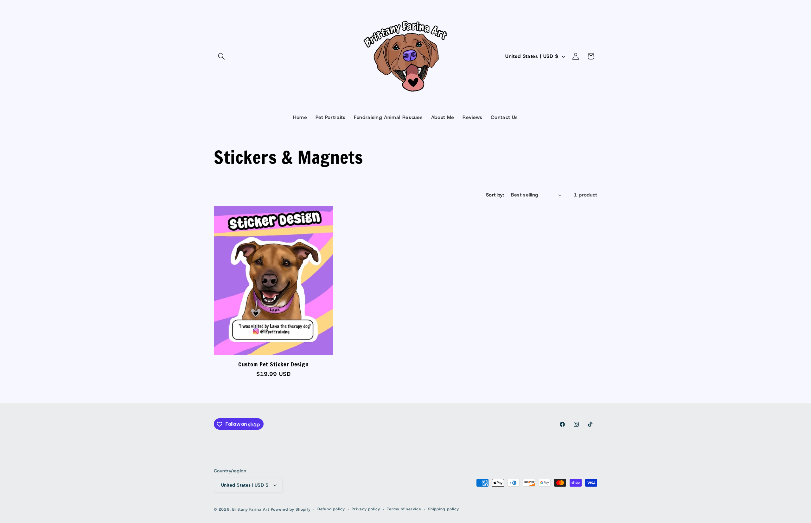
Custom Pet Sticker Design (273, 364)
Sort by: (495, 194)
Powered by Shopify (291, 509)
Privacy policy (366, 509)
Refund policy (331, 509)
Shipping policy (443, 509)
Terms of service (404, 509)
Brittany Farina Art (250, 509)
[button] (221, 56)
